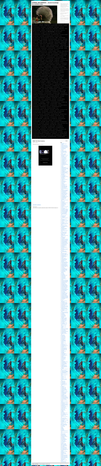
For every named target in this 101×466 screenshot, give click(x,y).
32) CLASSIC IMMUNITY (36, 55)
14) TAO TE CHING (43, 49)
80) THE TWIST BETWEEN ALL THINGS (54, 69)
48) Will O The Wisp (45, 60)
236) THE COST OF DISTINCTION (37, 124)
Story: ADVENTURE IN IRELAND (37, 34)
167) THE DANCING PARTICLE (45, 100)
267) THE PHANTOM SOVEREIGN (64, 306)
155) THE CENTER (63, 201)
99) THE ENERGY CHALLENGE (36, 79)
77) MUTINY (64, 67)
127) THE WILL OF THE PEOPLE (65, 87)
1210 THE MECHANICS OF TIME (64, 168)
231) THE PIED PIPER (63, 277)
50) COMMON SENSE (56, 60)
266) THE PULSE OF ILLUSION (64, 305)
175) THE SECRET (35, 103)
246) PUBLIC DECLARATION (51, 127)
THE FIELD (44, 45)
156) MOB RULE (35, 97)
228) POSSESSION (56, 121)
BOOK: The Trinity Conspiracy (51, 31)
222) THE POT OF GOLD (63, 266)
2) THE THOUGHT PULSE (36, 46)
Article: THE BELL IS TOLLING (36, 37)
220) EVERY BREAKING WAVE (61, 118)
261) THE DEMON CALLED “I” (47, 133)
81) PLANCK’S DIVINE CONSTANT (64, 69)
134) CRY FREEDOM (46, 90)
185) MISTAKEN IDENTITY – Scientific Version (45, 106)
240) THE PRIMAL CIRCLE (64, 284)
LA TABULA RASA (41, 24)
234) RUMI (62, 279)
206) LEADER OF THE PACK (64, 253)
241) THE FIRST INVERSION (64, 285)
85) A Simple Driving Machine (54, 70)
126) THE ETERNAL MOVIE (57, 87)
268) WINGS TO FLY (63, 307)
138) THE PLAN (34, 91)
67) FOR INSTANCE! (64, 64)
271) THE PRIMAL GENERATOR (61, 136)
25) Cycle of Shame (61, 52)
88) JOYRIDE (40, 72)
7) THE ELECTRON (66, 46)
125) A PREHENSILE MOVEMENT (49, 87)
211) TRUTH (62, 115)
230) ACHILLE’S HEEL (63, 276)
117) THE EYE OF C (65, 84)
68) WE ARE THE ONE (35, 66)
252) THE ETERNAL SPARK (44, 130)
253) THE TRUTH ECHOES (51, 130)
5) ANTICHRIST (57, 46)
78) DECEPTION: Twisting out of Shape (37, 69)
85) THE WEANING (58, 73)
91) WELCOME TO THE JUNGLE (60, 72)
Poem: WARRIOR (43, 33)
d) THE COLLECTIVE (35, 25)
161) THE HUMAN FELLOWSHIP (64, 206)
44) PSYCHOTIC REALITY (57, 58)
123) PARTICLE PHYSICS (36, 87)
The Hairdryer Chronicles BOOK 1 (48, 24)
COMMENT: (56, 37)
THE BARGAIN (62, 40)
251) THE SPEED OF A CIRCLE (36, 130)
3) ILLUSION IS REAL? (42, 46)
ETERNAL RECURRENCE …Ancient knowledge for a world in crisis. (45, 3)
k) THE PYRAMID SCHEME (50, 27)
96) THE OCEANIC (46, 78)
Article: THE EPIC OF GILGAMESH (63, 34)
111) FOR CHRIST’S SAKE (55, 82)
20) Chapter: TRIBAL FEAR (65, 51)
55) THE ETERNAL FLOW (56, 61)
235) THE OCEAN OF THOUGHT (64, 280)
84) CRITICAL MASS (47, 70)
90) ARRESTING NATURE (36, 76)
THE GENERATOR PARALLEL (50, 43)
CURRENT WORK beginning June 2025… (54, 45)
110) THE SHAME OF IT (48, 82)
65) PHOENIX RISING (52, 64)
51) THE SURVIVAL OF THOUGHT (64, 60)
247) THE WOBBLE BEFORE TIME (60, 127)
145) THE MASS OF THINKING (64, 190)
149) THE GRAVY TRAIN (63, 194)
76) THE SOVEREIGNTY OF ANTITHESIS (57, 67)
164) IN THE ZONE (63, 208)
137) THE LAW (64, 90)
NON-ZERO (34, 42)
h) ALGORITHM (65, 25)
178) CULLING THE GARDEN (53, 103)
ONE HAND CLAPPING (64, 42)
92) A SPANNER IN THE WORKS (37, 73)
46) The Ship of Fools (63, 335)
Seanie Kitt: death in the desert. (49, 33)
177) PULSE (48, 103)
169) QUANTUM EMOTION (60, 100)
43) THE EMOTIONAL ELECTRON (49, 58)
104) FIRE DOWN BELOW (36, 81)
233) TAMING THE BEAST (64, 278)
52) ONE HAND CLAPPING (36, 61)
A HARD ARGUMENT (65, 39)
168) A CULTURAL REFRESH (52, 100)
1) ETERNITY (43, 28)
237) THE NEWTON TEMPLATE (45, 124)
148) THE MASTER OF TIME (42, 94)
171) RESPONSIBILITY (63, 216)
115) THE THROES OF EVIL (50, 84)
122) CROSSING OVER (63, 85)
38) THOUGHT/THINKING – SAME (41, 57)
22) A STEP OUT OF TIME (43, 52)
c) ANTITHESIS (66, 24)
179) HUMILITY (59, 103)
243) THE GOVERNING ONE (64, 286)
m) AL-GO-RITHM (60, 25)
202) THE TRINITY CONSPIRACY (58, 112)
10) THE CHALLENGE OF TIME (49, 30)
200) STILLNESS (44, 112)
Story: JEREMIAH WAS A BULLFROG (45, 34)
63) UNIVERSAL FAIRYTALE (42, 64)
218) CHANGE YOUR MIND (46, 118)
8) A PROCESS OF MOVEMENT (36, 48)
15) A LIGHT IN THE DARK (50, 49)
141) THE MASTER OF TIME (55, 91)
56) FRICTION (61, 61)
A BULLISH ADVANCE (51, 42)
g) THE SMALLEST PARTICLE (54, 25)
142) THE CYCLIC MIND (62, 91)
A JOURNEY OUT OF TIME (42, 43)
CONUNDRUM (40, 40)
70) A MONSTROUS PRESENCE (47, 66)
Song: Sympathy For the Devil (57, 33)
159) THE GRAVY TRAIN (54, 97)
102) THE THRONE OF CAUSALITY (59, 79)
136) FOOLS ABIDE (59, 90)
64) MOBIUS (47, 64)
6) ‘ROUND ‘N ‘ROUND (61, 28)
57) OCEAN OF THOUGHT (36, 63)
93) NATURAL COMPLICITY (57, 76)
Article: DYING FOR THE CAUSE (55, 34)
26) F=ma (66, 52)
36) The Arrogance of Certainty (62, 55)
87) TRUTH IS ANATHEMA (45, 75)
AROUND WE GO (56, 43)
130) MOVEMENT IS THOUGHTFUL (53, 88)
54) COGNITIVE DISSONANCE (48, 61)
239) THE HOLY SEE (59, 124)
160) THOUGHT (60, 97)
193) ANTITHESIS (57, 109)
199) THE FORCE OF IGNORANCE (37, 112)
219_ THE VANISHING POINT (53, 118)
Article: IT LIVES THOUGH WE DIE (45, 37)
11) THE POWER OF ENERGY (59, 48)
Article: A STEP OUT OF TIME (57, 36)
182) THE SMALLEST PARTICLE (64, 226)
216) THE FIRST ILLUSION (64, 259)
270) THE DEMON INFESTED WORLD (51, 136)
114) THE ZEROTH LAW (43, 84)
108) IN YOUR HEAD (65, 81)
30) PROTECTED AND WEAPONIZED (55, 54)
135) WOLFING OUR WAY (53, 90)
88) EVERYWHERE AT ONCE (52, 75)
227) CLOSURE (52, 121)
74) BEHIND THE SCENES (41, 67)
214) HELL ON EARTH (63, 258)
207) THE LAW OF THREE (36, 115)
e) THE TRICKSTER (41, 25)
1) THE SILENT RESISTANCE (36, 27)
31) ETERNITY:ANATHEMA (64, 54)
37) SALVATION (34, 57)
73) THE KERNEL (35, 67)
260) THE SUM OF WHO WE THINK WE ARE (38, 133)
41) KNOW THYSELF (35, 58)
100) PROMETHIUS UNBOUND (44, 79)
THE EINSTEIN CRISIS (35, 40)
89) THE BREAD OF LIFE (46, 72)
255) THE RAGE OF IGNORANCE (64, 296)
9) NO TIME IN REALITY (44, 48)
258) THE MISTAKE (63, 298)
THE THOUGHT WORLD (36, 43)
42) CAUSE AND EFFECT (42, 58)
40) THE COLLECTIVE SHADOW (59, 57)
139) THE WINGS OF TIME (40, 91)
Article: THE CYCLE (52, 37)
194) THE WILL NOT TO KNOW (63, 109)
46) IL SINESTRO (35, 60)
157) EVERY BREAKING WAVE (41, 97)
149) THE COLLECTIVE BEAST (50, 94)
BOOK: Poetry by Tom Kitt (36, 31)
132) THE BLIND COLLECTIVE (36, 90)
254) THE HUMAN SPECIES (59, 130)
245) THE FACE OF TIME (44, 127)
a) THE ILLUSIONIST (54, 24)
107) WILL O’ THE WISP (59, 81)
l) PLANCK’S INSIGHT (56, 27)
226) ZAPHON (47, 121)
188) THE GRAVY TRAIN (63, 232)
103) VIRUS (66, 79)
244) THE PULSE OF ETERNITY (36, 127)
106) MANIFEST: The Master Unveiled (51, 81)
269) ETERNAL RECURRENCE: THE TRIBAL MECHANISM (40, 136)
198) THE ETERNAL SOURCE (64, 242)
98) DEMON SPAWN (59, 78)
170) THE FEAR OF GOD (63, 215)
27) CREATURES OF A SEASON (37, 54)
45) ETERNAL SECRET (63, 58)
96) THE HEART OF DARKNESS (64, 402)
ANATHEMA (66, 40)
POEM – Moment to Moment (58, 31)
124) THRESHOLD (42, 87)
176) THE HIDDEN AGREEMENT (42, 103)
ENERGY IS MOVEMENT (36, 45)
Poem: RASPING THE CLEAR (36, 33)
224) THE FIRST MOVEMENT (64, 269)
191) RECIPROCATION (46, 109)
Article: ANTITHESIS (41, 36)
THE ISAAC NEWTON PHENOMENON (52, 39)
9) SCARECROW (43, 30)
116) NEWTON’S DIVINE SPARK (58, 84)
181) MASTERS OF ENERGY (64, 225)
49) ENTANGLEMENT (50, 60)
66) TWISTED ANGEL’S (58, 64)
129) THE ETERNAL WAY (45, 88)
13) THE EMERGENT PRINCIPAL (37, 49)
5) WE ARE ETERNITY (55, 28)
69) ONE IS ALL (41, 66)
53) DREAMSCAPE (42, 61)
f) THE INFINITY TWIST (47, 25)
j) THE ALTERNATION (43, 27)
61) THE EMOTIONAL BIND (63, 63)
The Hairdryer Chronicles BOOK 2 (37, 28)
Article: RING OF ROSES (36, 36)
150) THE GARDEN (57, 94)
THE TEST (41, 45)
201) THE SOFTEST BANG (50, 112)
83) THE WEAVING (42, 70)
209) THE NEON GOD (51, 115)
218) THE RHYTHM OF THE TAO (37, 85)
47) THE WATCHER (40, 60)
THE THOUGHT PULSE (63, 461)
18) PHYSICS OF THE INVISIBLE (52, 51)
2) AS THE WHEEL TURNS (48, 28)
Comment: (62, 427)
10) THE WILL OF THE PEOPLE (51, 48)
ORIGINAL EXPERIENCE (57, 42)
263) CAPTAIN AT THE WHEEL (63, 133)
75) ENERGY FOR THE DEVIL (48, 67)
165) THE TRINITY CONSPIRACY (64, 209)
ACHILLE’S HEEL (60, 39)
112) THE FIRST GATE (63, 159)
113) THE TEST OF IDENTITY (36, 84)
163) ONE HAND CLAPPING (64, 207)
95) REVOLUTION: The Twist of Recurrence (38, 78)
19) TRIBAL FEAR (59, 51)
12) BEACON (65, 48)
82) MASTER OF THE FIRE (36, 70)
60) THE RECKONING (56, 63)
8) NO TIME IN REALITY (63, 372)
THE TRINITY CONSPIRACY (37, 204)
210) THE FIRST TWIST (58, 115)
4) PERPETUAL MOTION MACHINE (50, 46)
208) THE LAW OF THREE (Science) (44, 115)
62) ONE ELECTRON (35, 64)
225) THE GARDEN (43, 121)
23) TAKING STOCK (50, 52)
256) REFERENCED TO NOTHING (64, 297)
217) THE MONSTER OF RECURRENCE (37, 118)
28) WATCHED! (43, 54)
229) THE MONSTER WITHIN (63, 121)
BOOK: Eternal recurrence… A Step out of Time (59, 30)
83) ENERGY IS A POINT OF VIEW (45, 73)
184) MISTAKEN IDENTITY (36, 106)
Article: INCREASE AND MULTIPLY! (49, 36)
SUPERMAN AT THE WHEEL (62, 43)
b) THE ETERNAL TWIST (61, 24)
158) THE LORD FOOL (48, 97)
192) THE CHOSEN (52, 109)
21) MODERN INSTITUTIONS (36, 52)
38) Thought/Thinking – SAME (64, 323)
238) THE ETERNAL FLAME (53, 124)
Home (33, 24)
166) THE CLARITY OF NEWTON (37, 100)
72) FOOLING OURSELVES (61, 66)
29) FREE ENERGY (48, 54)
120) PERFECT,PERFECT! (48, 85)
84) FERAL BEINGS (52, 73)
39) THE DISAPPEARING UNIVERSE (50, 57)
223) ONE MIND (62, 267)
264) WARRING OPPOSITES (64, 304)
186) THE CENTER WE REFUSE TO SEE (56, 106)
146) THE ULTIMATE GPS (63, 191)
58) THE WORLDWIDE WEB (43, 63)
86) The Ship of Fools (61, 70)
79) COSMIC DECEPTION (46, 69)
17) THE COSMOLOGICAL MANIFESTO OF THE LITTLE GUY (40, 51)
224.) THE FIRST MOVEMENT (36, 121)
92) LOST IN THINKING (50, 76)
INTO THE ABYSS (45, 40)
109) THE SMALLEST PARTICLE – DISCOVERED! (39, 82)
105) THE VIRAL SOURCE (43, 81)
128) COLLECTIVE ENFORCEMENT (37, 88)
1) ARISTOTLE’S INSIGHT (63, 45)
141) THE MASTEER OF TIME (64, 186)
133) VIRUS (42, 90)
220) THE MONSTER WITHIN (64, 265)
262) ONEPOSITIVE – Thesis (55, 133)
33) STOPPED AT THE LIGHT (42, 55)
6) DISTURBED (61, 46)
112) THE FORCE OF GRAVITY (62, 82)
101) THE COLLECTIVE (52, 79)
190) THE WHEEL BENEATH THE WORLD (38, 109)
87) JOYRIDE (62, 386)
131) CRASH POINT (60, 88)
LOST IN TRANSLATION (56, 40)
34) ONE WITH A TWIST (50, 55)
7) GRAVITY (66, 28)
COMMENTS (62, 428)
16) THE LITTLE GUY (56, 49)
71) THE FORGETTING (54, 66)
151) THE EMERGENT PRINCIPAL (64, 94)
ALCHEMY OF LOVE (50, 40)
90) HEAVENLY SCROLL (52, 72)
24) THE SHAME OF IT (55, 52)
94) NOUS (62, 76)
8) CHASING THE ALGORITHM (36, 30)
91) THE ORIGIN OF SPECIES (43, 76)
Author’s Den (36, 24)
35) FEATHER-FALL (56, 55)
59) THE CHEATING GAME (50, 63)
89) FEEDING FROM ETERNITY (60, 75)
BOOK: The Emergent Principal (43, 31)
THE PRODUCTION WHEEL (62, 37)
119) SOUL (42, 85)
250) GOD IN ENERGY (63, 292)
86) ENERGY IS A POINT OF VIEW (37, 75)
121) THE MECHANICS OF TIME (55, 85)
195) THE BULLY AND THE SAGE (64, 239)
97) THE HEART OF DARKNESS (52, 78)
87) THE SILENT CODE (35, 72)
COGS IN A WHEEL (45, 42)
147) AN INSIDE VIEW (35, 94)
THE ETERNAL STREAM (39, 42)
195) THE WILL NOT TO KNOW (64, 240)
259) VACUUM (62, 299)
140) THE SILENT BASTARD (47, 91)
